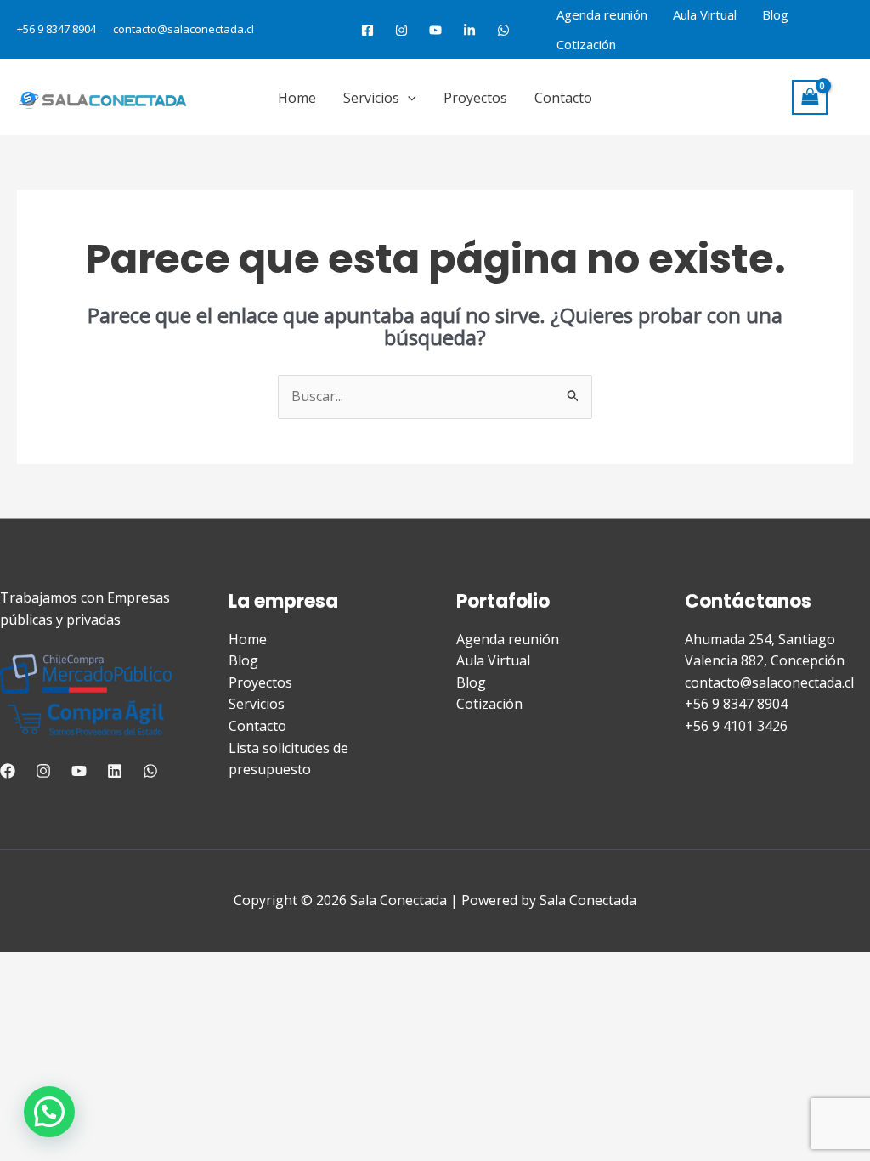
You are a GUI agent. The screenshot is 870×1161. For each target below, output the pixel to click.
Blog (775, 14)
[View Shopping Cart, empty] (810, 97)
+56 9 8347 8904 (56, 29)
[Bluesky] (503, 30)
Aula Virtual (705, 14)
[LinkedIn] (469, 30)
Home (297, 97)
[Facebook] (367, 30)
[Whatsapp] (150, 771)
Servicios (371, 97)
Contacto (563, 97)
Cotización (586, 44)
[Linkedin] (114, 771)
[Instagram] (401, 30)
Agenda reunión (601, 14)
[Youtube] (435, 30)
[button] (407, 97)
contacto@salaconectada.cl (183, 29)
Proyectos (475, 97)
